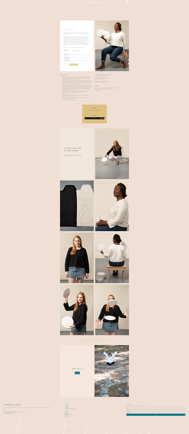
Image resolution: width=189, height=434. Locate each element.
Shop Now (77, 373)
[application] (94, 118)
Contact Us (67, 416)
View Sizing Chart (98, 90)
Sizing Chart (67, 412)
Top (67, 25)
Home (64, 25)
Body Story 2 (98, 110)
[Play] (85, 118)
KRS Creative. (9, 413)
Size (65, 53)
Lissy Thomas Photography (12, 412)
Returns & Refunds (68, 414)
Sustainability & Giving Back (70, 408)
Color (65, 56)
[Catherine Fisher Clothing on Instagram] (4, 410)
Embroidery (66, 59)
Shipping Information (76, 50)
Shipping (66, 413)
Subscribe (155, 414)
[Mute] (100, 118)
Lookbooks (67, 407)
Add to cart (73, 64)
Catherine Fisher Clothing (94, 2)
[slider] (102, 118)
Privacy (66, 415)
